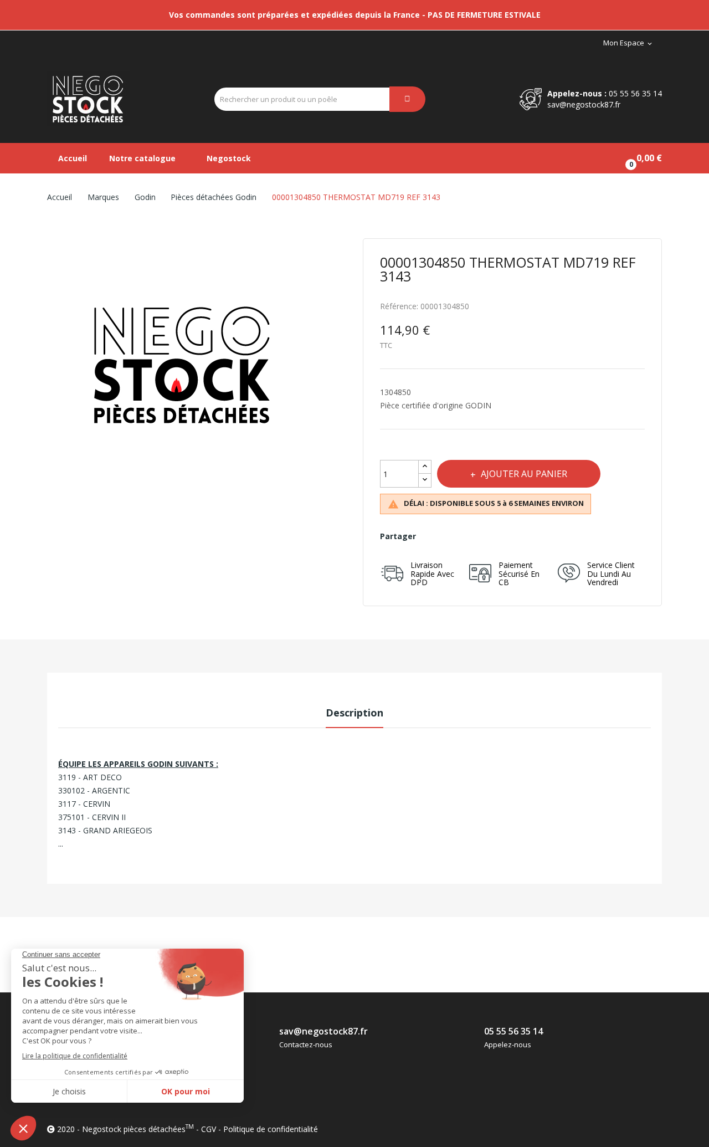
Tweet (456, 536)
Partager (432, 536)
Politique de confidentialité (270, 1129)
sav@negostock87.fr (583, 104)
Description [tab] (354, 712)
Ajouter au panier (524, 474)
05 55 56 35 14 (635, 93)
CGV (208, 1129)
